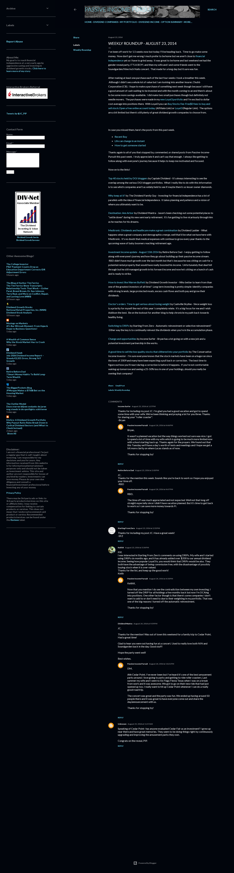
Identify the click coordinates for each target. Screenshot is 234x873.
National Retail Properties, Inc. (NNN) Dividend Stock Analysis (26, 311)
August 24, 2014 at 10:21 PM (161, 664)
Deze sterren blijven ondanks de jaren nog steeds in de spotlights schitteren (26, 408)
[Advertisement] (160, 823)
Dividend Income (149, 22)
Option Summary (171, 22)
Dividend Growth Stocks (28, 237)
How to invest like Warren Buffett (126, 282)
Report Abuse (14, 41)
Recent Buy (121, 136)
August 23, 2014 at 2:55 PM (148, 528)
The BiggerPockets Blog (19, 387)
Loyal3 (178, 108)
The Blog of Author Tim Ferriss (22, 283)
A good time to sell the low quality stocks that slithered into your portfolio (148, 351)
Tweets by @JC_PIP (16, 113)
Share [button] (76, 37)
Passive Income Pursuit (120, 9)
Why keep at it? (116, 195)
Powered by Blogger (147, 863)
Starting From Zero (126, 528)
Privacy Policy (13, 492)
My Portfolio (128, 22)
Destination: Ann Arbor (121, 212)
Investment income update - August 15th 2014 (133, 251)
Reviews (15, 520)
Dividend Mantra (125, 623)
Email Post (120, 385)
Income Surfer (124, 406)
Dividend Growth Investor (28, 240)
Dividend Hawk (14, 352)
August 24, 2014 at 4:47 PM (161, 489)
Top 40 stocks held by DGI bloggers (128, 178)
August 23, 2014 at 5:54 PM (137, 547)
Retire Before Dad (126, 470)
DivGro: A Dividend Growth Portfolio (26, 420)
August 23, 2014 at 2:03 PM (147, 470)
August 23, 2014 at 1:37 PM (144, 406)
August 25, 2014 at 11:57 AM (140, 724)
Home (88, 22)
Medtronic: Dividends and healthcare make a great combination (142, 230)
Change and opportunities (122, 338)
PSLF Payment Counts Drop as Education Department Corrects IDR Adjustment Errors (25, 269)
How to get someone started (130, 145)
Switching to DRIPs (118, 325)
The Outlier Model (16, 403)
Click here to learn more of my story (26, 69)
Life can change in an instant (130, 140)
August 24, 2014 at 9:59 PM (145, 623)
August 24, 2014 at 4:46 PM (161, 425)
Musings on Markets (17, 323)
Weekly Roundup (82, 49)
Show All (11, 433)
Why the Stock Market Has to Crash (25, 342)
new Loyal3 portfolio (171, 99)
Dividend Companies (105, 22)
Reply (121, 464)
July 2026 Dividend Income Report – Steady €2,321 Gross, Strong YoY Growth (25, 358)
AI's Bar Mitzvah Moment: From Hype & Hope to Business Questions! (27, 327)
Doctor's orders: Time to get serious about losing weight (139, 303)
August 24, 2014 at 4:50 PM (161, 578)
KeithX (121, 547)
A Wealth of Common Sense (21, 339)
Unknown (122, 724)
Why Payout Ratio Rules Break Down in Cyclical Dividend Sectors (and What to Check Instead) (27, 425)
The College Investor (17, 264)
